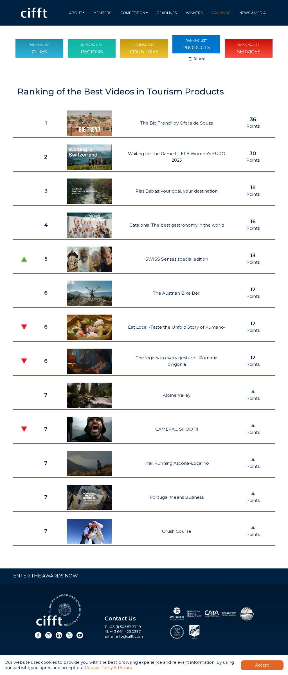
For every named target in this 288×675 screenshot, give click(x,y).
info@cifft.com (129, 636)
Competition (132, 13)
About (75, 13)
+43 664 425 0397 (125, 631)
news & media (252, 13)
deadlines (167, 13)
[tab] (39, 48)
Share (199, 58)
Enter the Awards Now (45, 576)
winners (194, 13)
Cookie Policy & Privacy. (109, 667)
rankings (221, 13)
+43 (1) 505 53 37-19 (124, 626)
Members (102, 13)
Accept (262, 665)
